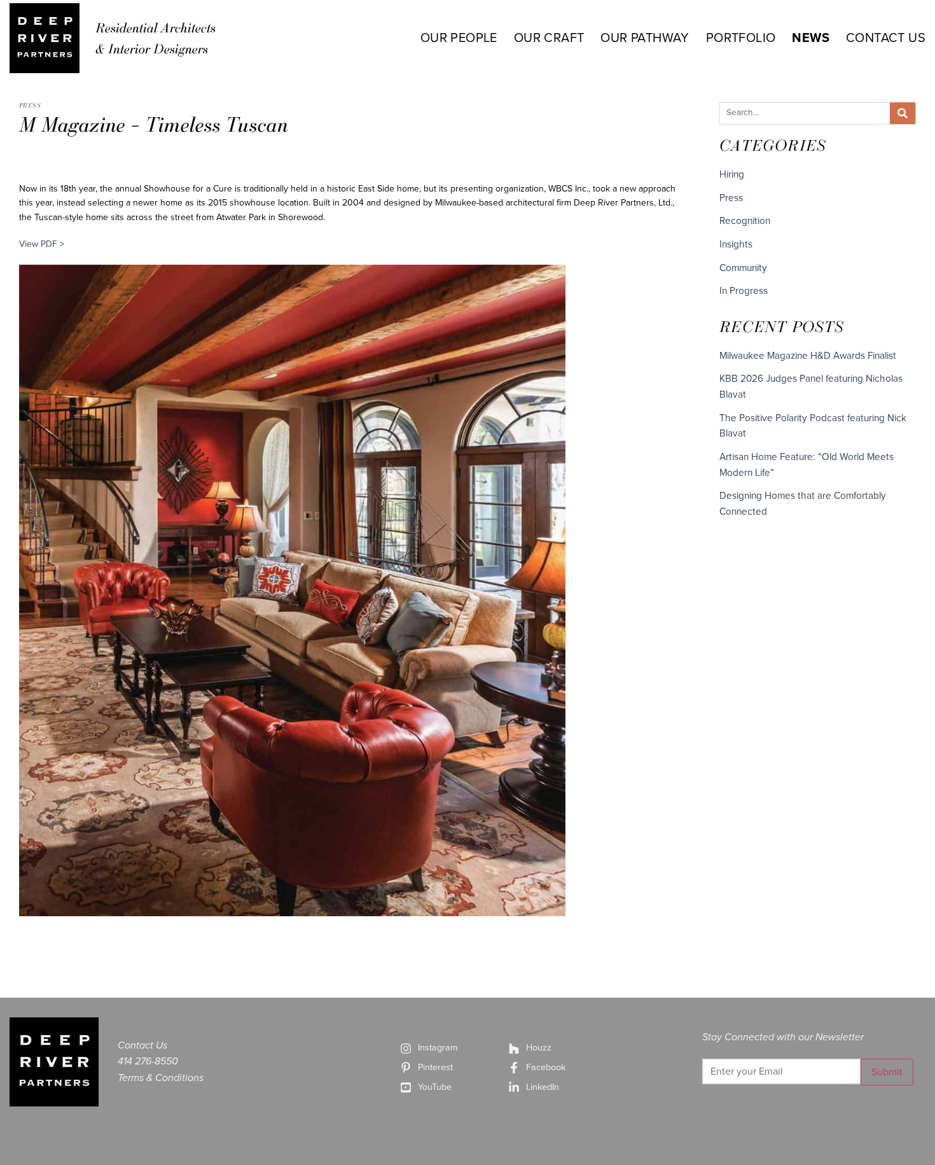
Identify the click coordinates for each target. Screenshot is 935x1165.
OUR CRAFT (549, 38)
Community (743, 268)
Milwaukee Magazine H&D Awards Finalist (807, 355)
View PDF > (41, 244)
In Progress (743, 290)
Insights (735, 244)
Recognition (744, 221)
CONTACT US (885, 38)
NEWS (810, 38)
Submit (887, 1072)
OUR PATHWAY (644, 38)
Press (30, 105)
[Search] (902, 113)
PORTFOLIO (741, 38)
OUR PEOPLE (458, 38)
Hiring (731, 174)
